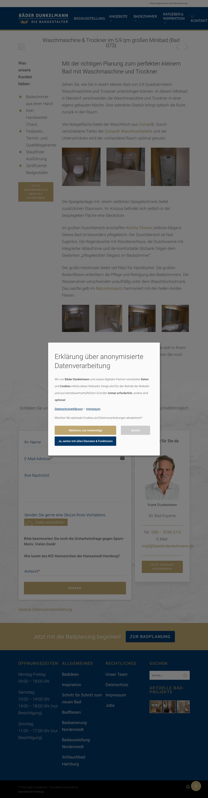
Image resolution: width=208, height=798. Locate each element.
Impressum (93, 408)
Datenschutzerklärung (69, 408)
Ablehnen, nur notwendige (85, 430)
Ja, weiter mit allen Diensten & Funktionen (85, 441)
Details (135, 430)
